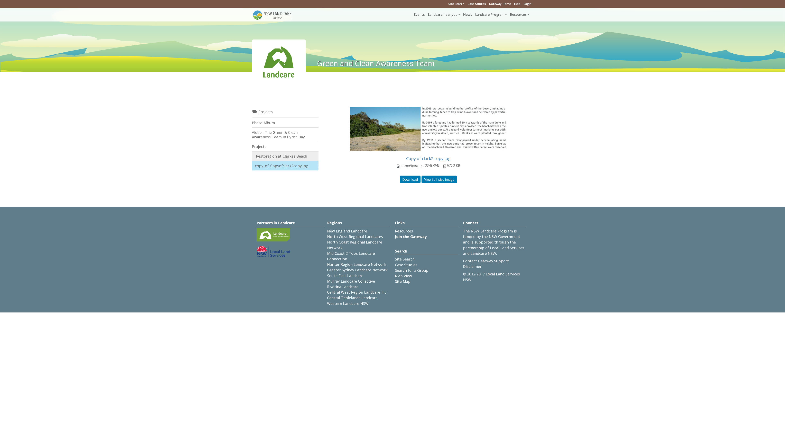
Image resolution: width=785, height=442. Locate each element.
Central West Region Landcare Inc (356, 292)
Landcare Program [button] (489, 14)
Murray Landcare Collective (351, 281)
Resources (404, 231)
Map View (403, 275)
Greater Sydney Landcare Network (357, 269)
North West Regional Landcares (355, 236)
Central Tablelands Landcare (352, 297)
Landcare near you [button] (443, 14)
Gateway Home (500, 4)
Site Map (402, 281)
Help (517, 4)
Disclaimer (472, 266)
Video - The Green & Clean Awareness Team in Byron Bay (278, 134)
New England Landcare (347, 231)
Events (419, 14)
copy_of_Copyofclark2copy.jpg (281, 165)
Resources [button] (518, 14)
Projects (259, 146)
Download (410, 179)
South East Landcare (345, 275)
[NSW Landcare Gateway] (272, 14)
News (467, 14)
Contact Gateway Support (486, 260)
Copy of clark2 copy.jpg (428, 158)
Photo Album (263, 122)
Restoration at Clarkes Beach (281, 156)
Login (528, 4)
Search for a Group (411, 270)
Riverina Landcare (342, 286)
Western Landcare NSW (348, 303)
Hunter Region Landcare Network (356, 264)
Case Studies (477, 4)
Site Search (456, 4)
